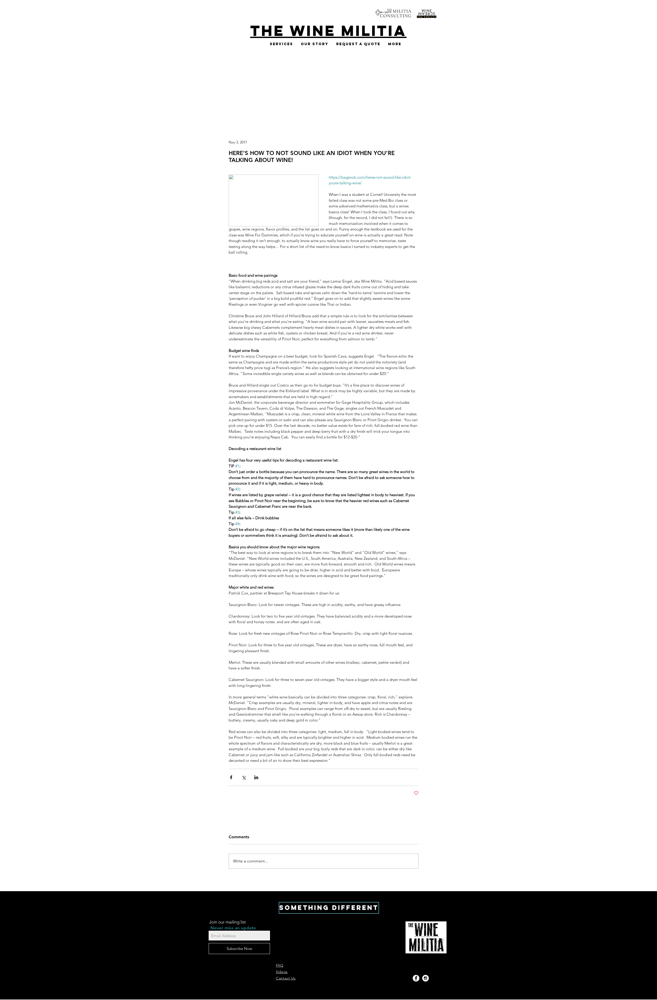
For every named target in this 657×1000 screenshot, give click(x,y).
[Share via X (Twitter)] (243, 777)
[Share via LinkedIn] (256, 777)
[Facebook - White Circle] (416, 978)
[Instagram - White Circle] (425, 978)
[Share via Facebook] (231, 777)
